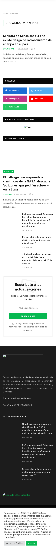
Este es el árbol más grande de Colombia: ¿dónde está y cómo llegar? (36, 240)
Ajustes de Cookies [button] (14, 543)
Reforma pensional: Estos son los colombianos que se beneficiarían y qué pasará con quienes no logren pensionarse (37, 220)
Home (5, 14)
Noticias (8, 171)
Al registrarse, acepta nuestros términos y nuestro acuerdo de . (28, 327)
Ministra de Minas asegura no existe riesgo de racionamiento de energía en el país (27, 40)
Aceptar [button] (32, 543)
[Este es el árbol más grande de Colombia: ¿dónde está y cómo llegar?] (11, 241)
